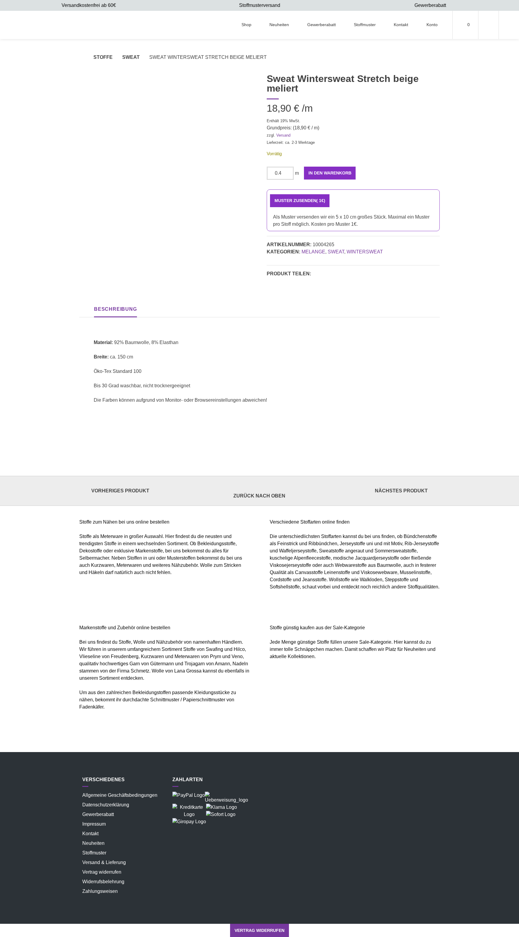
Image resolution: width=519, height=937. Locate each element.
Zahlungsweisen (100, 891)
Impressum (94, 824)
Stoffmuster (365, 24)
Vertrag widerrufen (101, 872)
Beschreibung (115, 309)
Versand (283, 135)
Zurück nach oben (259, 495)
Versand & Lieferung (104, 862)
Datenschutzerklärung (105, 804)
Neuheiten (279, 24)
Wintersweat (365, 251)
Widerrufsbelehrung (103, 881)
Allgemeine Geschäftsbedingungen (119, 795)
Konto (432, 24)
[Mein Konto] (488, 25)
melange (313, 251)
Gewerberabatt (321, 24)
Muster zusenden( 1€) (300, 200)
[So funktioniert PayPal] (188, 795)
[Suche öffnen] (509, 25)
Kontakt (401, 24)
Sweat (131, 57)
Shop (246, 24)
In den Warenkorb (329, 173)
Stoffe (103, 57)
